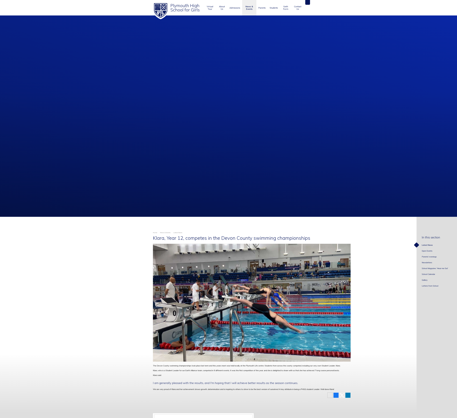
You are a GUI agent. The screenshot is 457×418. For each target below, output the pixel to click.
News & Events (165, 232)
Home (155, 232)
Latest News (177, 232)
